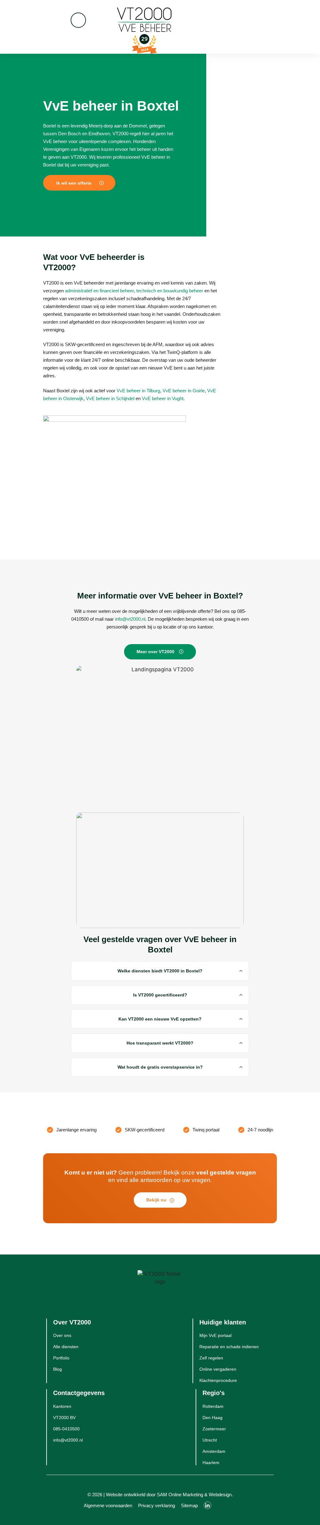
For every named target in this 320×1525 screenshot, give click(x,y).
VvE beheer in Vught (162, 398)
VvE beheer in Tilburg (138, 390)
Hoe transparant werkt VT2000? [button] (160, 1043)
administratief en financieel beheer (99, 290)
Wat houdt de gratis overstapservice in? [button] (160, 1067)
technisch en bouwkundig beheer (169, 290)
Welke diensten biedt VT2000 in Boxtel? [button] (160, 970)
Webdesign (220, 1494)
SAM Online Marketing (180, 1494)
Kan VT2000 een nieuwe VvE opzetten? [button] (160, 1018)
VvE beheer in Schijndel (110, 398)
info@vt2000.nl (130, 619)
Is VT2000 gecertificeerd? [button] (160, 994)
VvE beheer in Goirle (183, 390)
